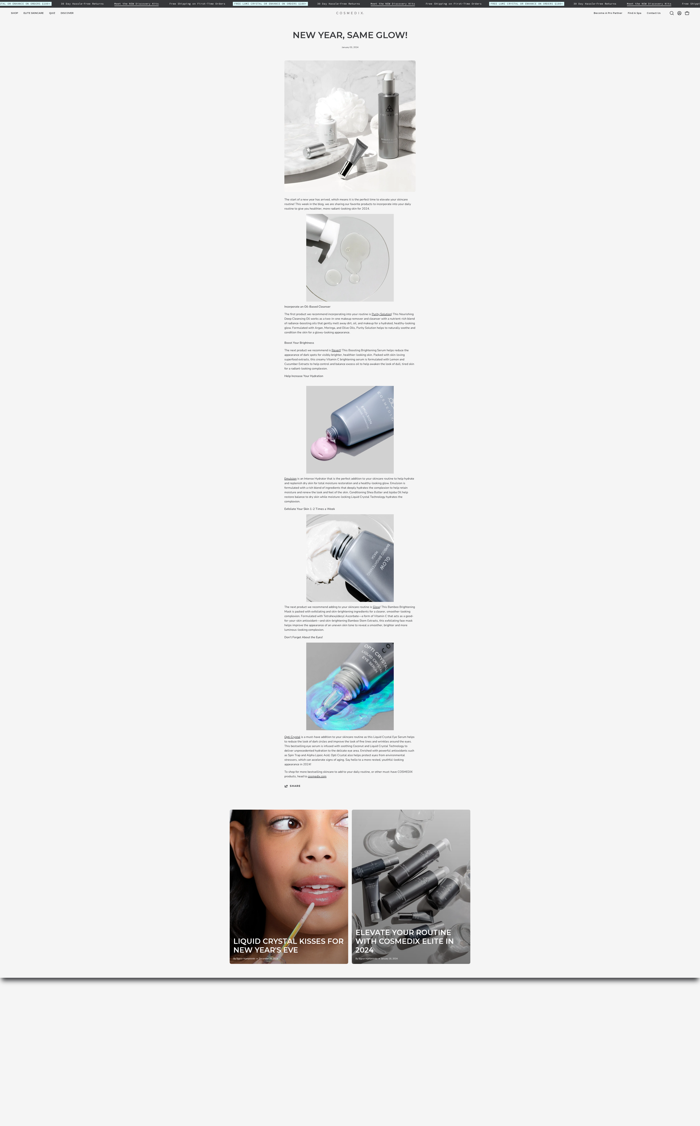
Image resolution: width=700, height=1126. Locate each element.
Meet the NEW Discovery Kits (136, 3)
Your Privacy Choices (354, 1051)
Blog (295, 1021)
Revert (336, 350)
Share (295, 786)
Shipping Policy (351, 1009)
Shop (295, 997)
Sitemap (297, 1027)
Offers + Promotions (354, 1021)
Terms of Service (352, 1003)
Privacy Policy (350, 997)
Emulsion (290, 479)
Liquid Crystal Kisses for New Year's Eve (288, 945)
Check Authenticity (353, 1027)
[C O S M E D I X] (350, 13)
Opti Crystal (292, 737)
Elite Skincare (301, 1003)
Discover (297, 1015)
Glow (376, 607)
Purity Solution (381, 314)
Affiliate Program (352, 1045)
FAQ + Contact (350, 1039)
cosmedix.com (317, 776)
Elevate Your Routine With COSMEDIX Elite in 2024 (404, 941)
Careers (346, 1033)
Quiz (295, 1009)
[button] (33, 13)
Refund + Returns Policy (357, 1015)
